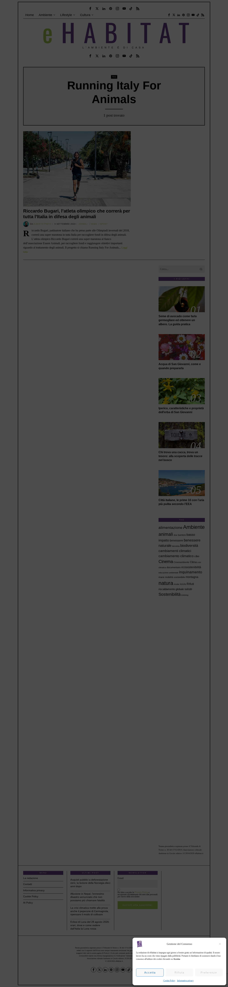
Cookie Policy (169, 980)
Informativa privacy (185, 980)
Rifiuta (179, 972)
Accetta (150, 972)
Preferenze (209, 972)
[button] (221, 944)
